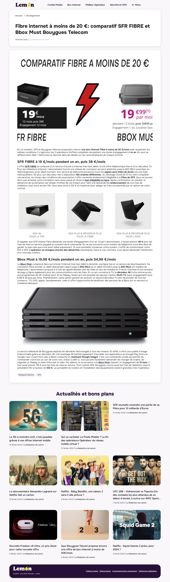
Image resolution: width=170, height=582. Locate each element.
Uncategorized (33, 16)
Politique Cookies (92, 571)
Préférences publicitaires (148, 571)
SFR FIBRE (30, 166)
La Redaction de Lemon (39, 39)
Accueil (18, 16)
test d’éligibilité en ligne (97, 180)
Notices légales (105, 571)
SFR (39, 375)
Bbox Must (26, 264)
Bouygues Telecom (26, 375)
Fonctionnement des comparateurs (124, 571)
